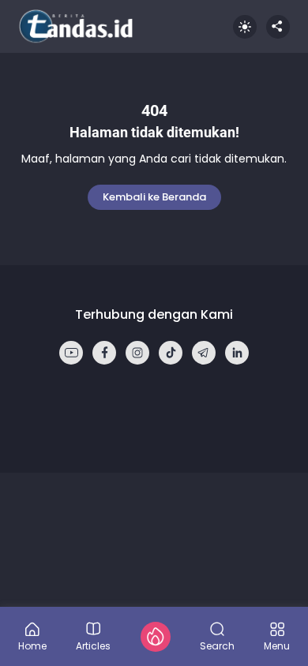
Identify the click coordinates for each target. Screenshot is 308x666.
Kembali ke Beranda (154, 196)
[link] (71, 353)
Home (32, 645)
